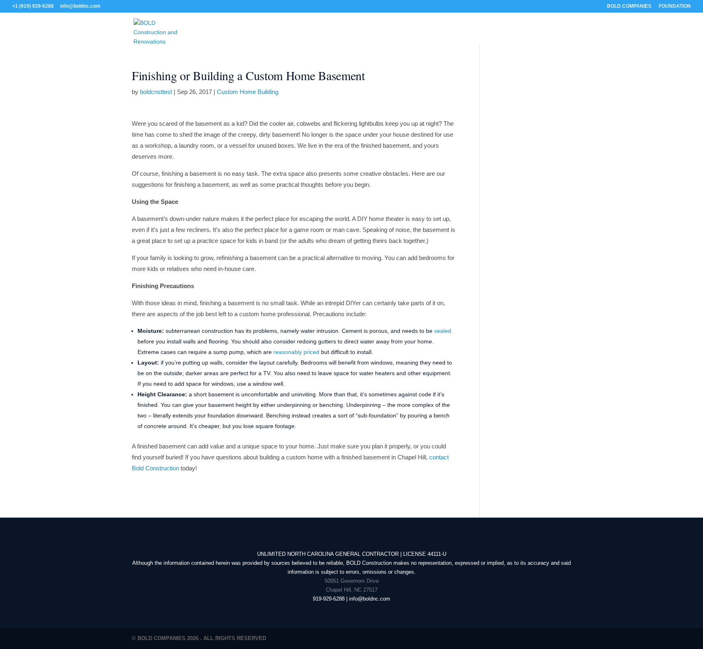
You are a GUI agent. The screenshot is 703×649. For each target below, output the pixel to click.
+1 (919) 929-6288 (33, 6)
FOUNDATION (675, 6)
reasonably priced (296, 352)
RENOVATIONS (353, 33)
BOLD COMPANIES (629, 6)
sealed (442, 331)
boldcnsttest (156, 91)
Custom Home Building (247, 91)
